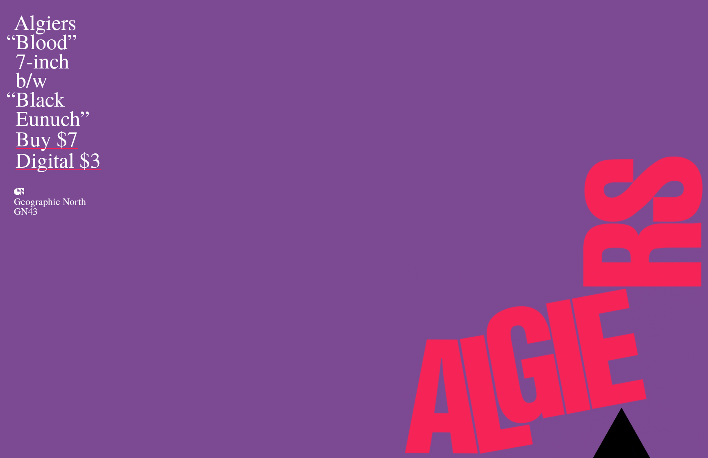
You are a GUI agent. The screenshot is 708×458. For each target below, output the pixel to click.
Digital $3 (58, 160)
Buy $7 (47, 139)
